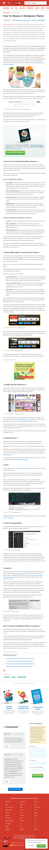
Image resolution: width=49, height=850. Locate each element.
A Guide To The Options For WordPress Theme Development (20, 663)
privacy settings (38, 842)
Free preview (19, 148)
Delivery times (21, 845)
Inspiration (7, 815)
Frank (4, 308)
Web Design (22, 829)
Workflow (36, 829)
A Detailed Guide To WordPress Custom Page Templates (19, 666)
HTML (21, 812)
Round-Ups (22, 821)
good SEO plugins (25, 468)
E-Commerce (22, 810)
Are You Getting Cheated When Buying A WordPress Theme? (20, 658)
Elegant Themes (34, 421)
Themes (20, 20)
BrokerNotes (33, 306)
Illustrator (36, 812)
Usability (7, 826)
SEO (35, 821)
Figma (42, 8)
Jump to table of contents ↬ (15, 152)
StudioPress (25, 421)
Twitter (39, 20)
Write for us (14, 842)
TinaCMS (30, 838)
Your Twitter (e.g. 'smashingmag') (36, 767)
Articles (9, 3)
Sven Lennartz (28, 836)
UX (12, 8)
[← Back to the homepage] (4, 3)
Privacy (21, 818)
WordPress (16, 20)
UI (34, 823)
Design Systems (8, 810)
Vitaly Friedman (21, 836)
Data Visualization (9, 807)
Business (36, 801)
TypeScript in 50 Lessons (38, 708)
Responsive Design (9, 821)
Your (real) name (32, 760)
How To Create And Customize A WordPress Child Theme (19, 661)
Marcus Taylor (6, 12)
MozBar (40, 488)
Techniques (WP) (26, 20)
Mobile (35, 815)
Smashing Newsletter (9, 707)
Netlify (26, 838)
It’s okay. (41, 845)
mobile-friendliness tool (22, 459)
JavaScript (22, 8)
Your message (32, 746)
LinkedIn (43, 20)
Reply (7, 746)
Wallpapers (7, 829)
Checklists (22, 804)
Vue (35, 826)
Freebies (7, 812)
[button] (45, 3)
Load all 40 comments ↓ (15, 789)
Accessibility (6, 8)
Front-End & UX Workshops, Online (23, 707)
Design (37, 8)
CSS (16, 8)
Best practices (22, 801)
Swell (35, 838)
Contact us (20, 842)
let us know (37, 742)
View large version (27, 109)
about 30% (9, 443)
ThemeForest (24, 419)
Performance (30, 8)
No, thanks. (31, 845)
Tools (21, 823)
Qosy (17, 331)
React (35, 818)
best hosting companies (19, 573)
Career (6, 804)
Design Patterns (37, 807)
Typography (7, 823)
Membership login (14, 845)
